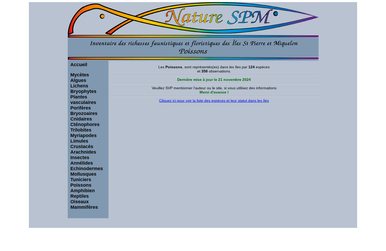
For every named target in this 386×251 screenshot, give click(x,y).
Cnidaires (81, 119)
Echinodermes (86, 168)
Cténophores (85, 124)
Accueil (78, 64)
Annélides (81, 163)
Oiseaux (79, 201)
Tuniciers (80, 179)
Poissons (80, 185)
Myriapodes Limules (83, 138)
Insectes (79, 157)
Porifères (80, 108)
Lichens (79, 85)
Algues (78, 80)
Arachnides (83, 152)
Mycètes (79, 74)
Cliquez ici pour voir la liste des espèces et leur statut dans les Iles (214, 100)
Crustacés (81, 146)
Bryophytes (83, 91)
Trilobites (80, 130)
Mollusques (83, 174)
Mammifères (84, 207)
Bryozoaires (83, 113)
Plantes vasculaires (83, 99)
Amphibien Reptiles (82, 193)
